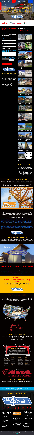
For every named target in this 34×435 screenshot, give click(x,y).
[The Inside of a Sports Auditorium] (28, 108)
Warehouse (30, 227)
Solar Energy (7, 227)
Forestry (21, 222)
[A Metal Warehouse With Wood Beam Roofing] (28, 63)
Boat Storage (25, 220)
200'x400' (27, 388)
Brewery (7, 221)
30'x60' (24, 387)
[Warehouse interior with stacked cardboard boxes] (28, 81)
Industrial (5, 225)
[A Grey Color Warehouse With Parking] (21, 126)
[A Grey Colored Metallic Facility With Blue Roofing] (28, 126)
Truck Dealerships (24, 227)
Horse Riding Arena (20, 223)
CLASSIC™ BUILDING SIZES (8, 387)
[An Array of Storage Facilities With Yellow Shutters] (28, 145)
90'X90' (8, 388)
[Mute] (31, 262)
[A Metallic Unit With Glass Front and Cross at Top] (28, 90)
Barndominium (20, 220)
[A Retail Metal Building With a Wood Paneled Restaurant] (28, 54)
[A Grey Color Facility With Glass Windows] (21, 108)
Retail (31, 226)
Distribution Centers (4, 222)
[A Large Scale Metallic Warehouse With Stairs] (21, 63)
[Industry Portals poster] (28, 155)
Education (10, 222)
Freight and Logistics (27, 222)
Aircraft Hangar (23, 218)
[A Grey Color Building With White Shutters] (21, 73)
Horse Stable (26, 223)
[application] (17, 253)
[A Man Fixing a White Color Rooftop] (21, 145)
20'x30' (16, 387)
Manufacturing (18, 225)
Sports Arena (18, 227)
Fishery (18, 222)
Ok (17, 433)
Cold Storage (24, 221)
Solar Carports (13, 227)
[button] (14, 1)
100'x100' (17, 388)
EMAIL (8, 1)
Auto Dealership (9, 220)
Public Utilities (30, 225)
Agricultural (18, 218)
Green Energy (13, 223)
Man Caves (13, 225)
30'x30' (20, 387)
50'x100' (12, 388)
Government (8, 223)
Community (19, 221)
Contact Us (27, 422)
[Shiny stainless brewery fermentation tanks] (21, 45)
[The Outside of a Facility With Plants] (28, 116)
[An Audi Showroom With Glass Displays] (21, 81)
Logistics (9, 225)
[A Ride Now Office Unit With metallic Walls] (21, 155)
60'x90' (3, 388)
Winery (2, 228)
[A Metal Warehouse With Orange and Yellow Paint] (21, 90)
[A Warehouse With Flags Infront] (28, 135)
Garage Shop (3, 223)
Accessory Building (4, 218)
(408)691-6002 (27, 423)
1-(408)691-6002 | (4, 1)
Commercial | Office (13, 221)
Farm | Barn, (15, 222)
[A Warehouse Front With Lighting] (21, 135)
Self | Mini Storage (13, 226)
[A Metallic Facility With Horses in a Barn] (21, 116)
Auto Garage (14, 220)
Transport (18, 226)
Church (4, 221)
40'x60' (29, 387)
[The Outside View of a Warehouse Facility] (21, 37)
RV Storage (3, 227)
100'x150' (22, 388)
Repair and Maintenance (25, 226)
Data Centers (30, 221)
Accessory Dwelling (11, 218)
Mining (26, 225)
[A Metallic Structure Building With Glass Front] (21, 99)
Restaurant (7, 226)
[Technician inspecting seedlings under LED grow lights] (28, 45)
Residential (3, 226)
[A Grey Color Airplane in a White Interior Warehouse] (28, 73)
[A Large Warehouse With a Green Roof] (28, 37)
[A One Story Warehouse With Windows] (28, 99)
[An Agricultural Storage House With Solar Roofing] (21, 54)
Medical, (23, 225)
